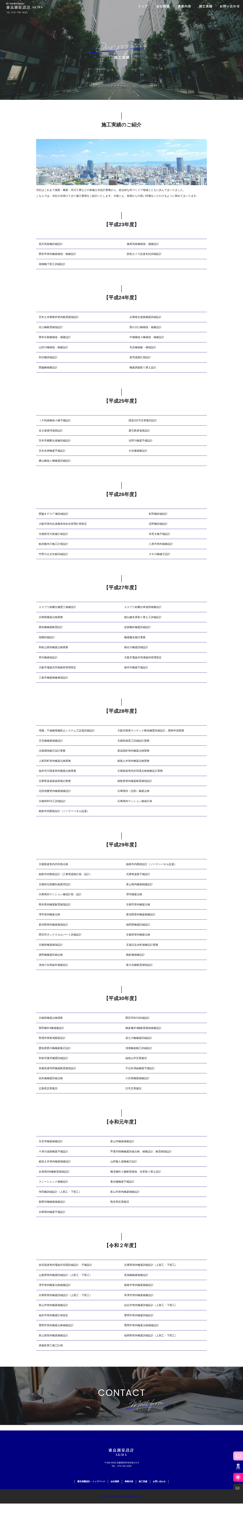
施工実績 (205, 6)
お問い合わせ (229, 6)
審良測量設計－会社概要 (163, 6)
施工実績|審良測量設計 (15, 4)
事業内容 (184, 6)
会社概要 (115, 1481)
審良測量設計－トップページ (143, 6)
